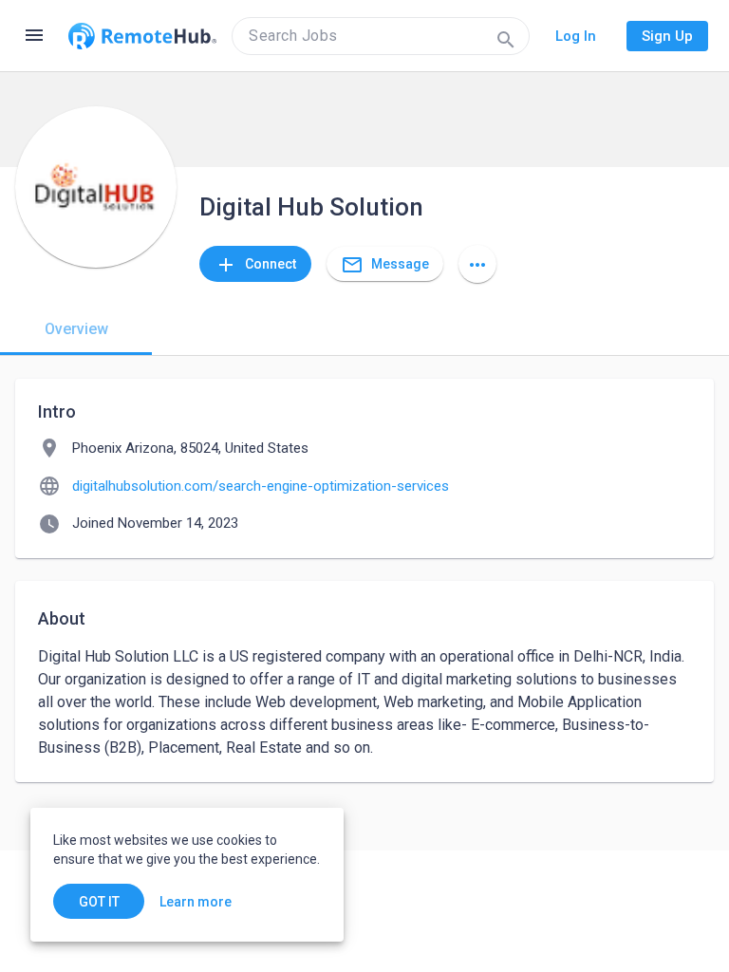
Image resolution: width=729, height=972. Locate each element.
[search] (381, 36)
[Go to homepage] (142, 36)
